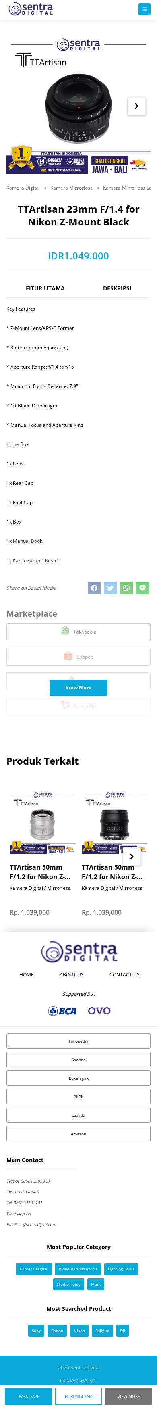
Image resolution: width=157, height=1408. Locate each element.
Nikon (79, 1330)
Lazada (78, 1115)
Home (26, 974)
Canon (57, 1330)
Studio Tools (69, 1284)
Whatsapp (29, 1396)
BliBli (78, 1096)
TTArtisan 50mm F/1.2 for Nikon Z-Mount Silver (37, 872)
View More (129, 1396)
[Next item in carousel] (137, 106)
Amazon (78, 1134)
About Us (72, 974)
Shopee (79, 1059)
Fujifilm (102, 1330)
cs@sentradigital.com (31, 1224)
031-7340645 (22, 1192)
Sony (36, 1330)
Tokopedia (78, 1041)
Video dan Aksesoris (78, 1269)
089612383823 (28, 1181)
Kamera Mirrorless (72, 187)
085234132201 (24, 1203)
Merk (96, 1284)
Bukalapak (79, 1078)
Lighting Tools (121, 1269)
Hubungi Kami (79, 1396)
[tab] (45, 292)
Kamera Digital (23, 187)
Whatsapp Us (18, 1213)
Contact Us (124, 974)
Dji (122, 1330)
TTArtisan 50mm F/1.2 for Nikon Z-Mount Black (109, 872)
